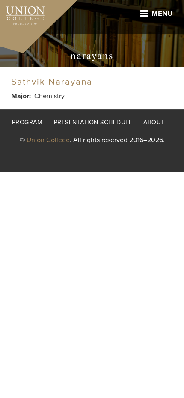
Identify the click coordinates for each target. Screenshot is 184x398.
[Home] (22, 13)
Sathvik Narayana (51, 81)
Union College (48, 140)
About (154, 122)
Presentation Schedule (93, 122)
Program (27, 122)
